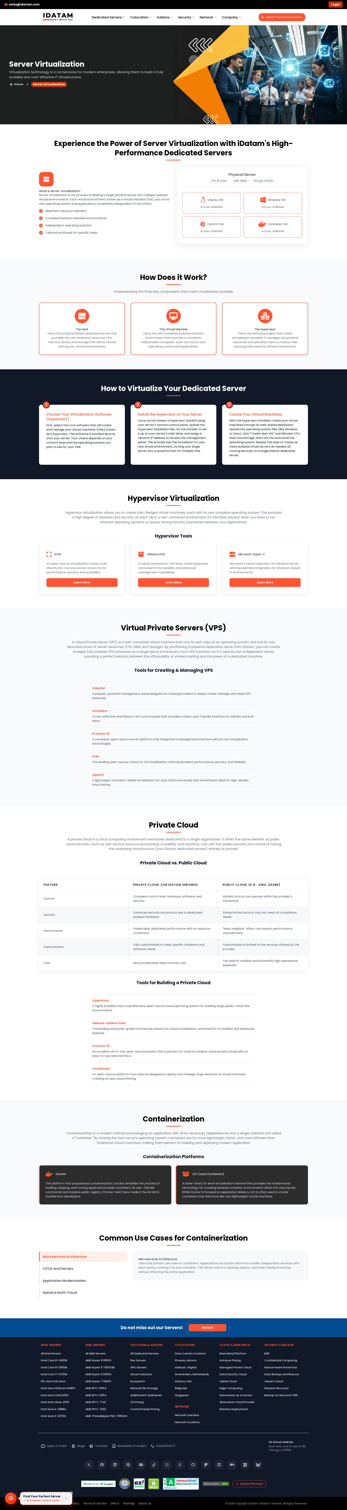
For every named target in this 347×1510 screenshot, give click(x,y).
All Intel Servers (51, 1353)
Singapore (182, 1395)
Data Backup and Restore (281, 1374)
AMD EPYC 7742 (95, 1402)
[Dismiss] (66, 1498)
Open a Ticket (57, 1446)
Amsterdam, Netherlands (192, 1374)
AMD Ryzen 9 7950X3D (100, 1367)
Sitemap (129, 1503)
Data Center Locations (190, 1353)
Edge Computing (231, 1388)
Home (18, 84)
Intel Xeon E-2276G (53, 1416)
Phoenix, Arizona (185, 1360)
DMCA (114, 1503)
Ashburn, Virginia (186, 1367)
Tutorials (101, 1446)
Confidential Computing (280, 1360)
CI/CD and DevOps (58, 1268)
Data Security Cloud (233, 1374)
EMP (266, 1353)
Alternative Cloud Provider (237, 1402)
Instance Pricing (230, 1360)
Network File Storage (144, 1388)
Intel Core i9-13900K (54, 1367)
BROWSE (207, 1327)
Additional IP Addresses (146, 1395)
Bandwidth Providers (132, 1446)
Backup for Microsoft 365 (281, 1395)
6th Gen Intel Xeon (53, 1381)
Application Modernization (64, 1281)
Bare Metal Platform (233, 1353)
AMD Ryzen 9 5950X (98, 1374)
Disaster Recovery (276, 1388)
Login (335, 4)
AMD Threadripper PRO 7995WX (106, 1416)
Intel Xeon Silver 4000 (55, 1402)
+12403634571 (165, 1446)
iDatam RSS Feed (251, 1484)
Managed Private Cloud (235, 1367)
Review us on (91, 1483)
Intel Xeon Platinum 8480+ (58, 1388)
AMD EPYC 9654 (95, 1388)
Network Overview (187, 1415)
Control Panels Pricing (144, 1409)
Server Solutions (141, 1374)
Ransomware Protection (280, 1367)
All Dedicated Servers (144, 1353)
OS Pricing (136, 1402)
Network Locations (187, 1422)
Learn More (82, 582)
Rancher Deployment (234, 1409)
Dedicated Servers (107, 17)
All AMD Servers (95, 1353)
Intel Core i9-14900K (54, 1360)
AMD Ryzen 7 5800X (98, 1381)
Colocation (139, 17)
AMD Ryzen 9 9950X (98, 1360)
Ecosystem (137, 1381)
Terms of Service (95, 1503)
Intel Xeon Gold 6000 (54, 1395)
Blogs (81, 1446)
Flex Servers (138, 1360)
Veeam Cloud (273, 1381)
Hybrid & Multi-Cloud (60, 1292)
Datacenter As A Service (236, 1395)
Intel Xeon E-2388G (53, 1409)
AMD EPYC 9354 (95, 1395)
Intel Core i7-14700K (54, 1374)
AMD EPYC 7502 (95, 1409)
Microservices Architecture (65, 1257)
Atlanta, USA (183, 1381)
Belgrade (181, 1388)
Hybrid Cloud (228, 1381)
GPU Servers (138, 1367)
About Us (144, 1503)
